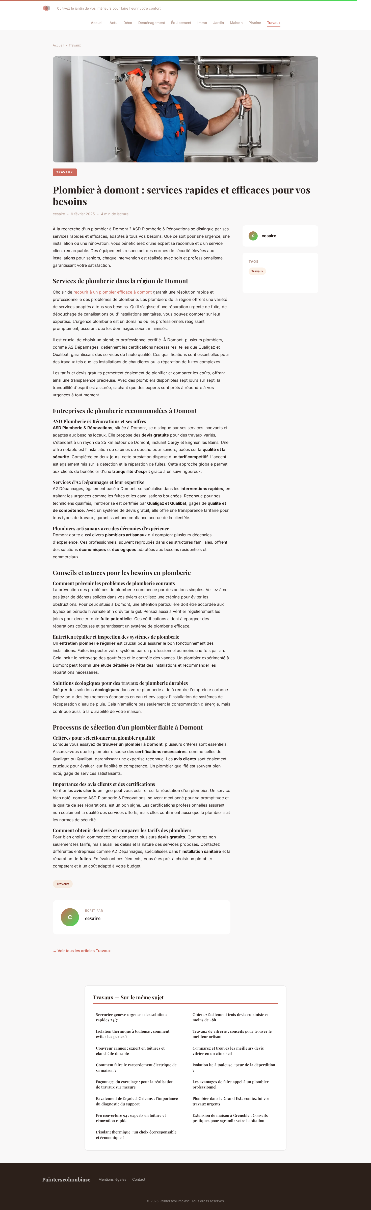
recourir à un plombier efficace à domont (112, 292)
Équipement (181, 22)
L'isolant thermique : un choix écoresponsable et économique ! (136, 1134)
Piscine (255, 22)
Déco (127, 22)
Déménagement (151, 22)
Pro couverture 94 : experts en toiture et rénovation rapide (131, 1118)
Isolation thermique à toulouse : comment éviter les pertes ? (132, 1034)
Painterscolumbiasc (66, 1179)
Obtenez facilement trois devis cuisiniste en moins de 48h (231, 1017)
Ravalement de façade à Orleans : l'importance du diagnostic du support (137, 1101)
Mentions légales (112, 1179)
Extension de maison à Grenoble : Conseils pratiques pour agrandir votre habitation (230, 1118)
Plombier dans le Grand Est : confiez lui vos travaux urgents (231, 1101)
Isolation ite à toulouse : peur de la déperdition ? (234, 1067)
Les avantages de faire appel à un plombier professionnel (231, 1084)
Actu (113, 22)
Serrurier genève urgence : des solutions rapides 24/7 (131, 1017)
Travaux (273, 22)
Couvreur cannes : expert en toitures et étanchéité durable (130, 1051)
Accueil (97, 22)
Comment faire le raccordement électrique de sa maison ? (136, 1067)
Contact (138, 1179)
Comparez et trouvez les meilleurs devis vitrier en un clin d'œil (228, 1051)
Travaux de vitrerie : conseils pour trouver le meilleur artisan (232, 1034)
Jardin (218, 22)
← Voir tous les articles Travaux (82, 950)
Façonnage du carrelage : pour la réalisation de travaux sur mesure (134, 1084)
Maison (236, 22)
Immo (202, 22)
